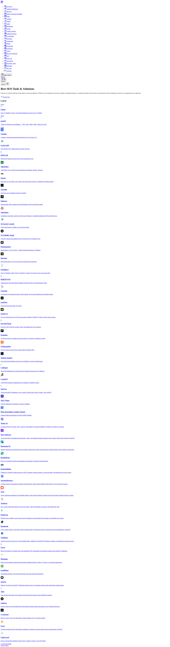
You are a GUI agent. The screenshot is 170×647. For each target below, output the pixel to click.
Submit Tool (6, 97)
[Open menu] (7, 83)
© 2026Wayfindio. (6, 644)
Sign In (3, 81)
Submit (3, 77)
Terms (6, 645)
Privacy (3, 645)
